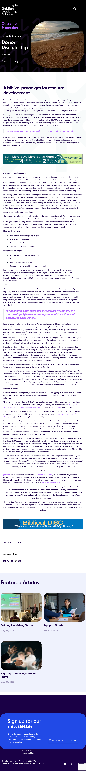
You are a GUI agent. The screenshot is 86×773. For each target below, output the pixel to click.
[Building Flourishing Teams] (21, 607)
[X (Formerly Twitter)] (71, 764)
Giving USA (56, 407)
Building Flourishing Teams (17, 625)
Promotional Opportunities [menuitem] (28, 751)
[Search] (75, 9)
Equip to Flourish (54, 625)
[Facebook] (65, 764)
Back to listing (11, 61)
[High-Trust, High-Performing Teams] (21, 655)
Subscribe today (72, 741)
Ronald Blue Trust (45, 474)
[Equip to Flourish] (64, 607)
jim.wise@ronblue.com (51, 482)
